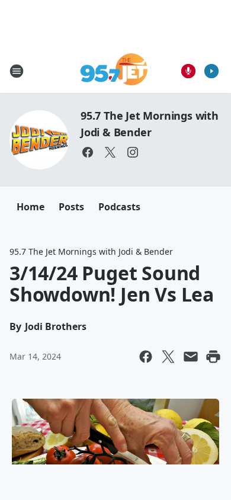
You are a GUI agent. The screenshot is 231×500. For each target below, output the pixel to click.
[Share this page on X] (168, 356)
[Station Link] (115, 71)
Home (30, 206)
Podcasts (119, 206)
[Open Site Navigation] (16, 71)
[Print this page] (213, 356)
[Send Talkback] (188, 71)
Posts (71, 206)
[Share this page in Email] (190, 356)
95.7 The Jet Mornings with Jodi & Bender (91, 251)
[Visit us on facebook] (88, 152)
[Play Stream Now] (211, 71)
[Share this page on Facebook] (145, 356)
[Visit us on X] (110, 152)
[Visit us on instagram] (133, 152)
